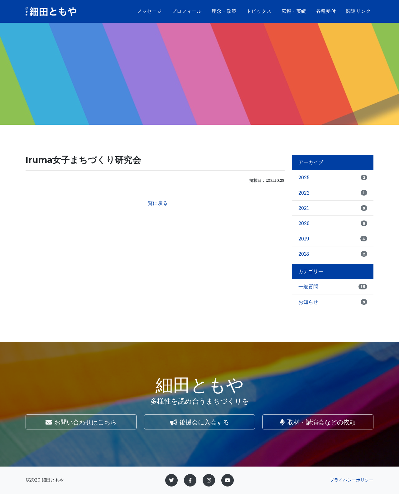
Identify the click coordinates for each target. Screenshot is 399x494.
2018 (331, 253)
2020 (331, 223)
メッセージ (149, 11)
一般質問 (331, 286)
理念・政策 (224, 11)
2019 (331, 238)
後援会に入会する (204, 422)
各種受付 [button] (326, 11)
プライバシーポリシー (351, 480)
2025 (331, 177)
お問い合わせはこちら (85, 422)
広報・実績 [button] (293, 11)
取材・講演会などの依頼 (321, 422)
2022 (331, 192)
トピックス (259, 11)
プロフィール (187, 11)
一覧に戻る (155, 203)
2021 (331, 208)
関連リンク (358, 11)
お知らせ (331, 301)
